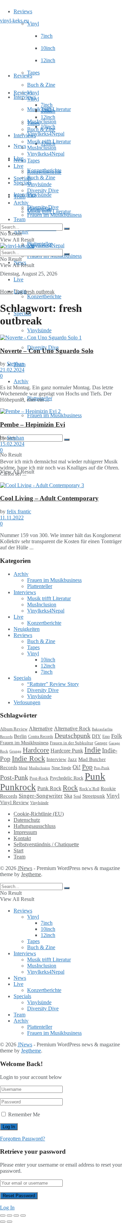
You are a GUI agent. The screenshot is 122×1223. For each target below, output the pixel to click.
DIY (96, 736)
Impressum (25, 832)
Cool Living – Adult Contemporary (49, 498)
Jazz (72, 759)
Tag (19, 292)
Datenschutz (27, 820)
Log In (7, 1207)
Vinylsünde (39, 195)
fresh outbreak (39, 292)
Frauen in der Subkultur (71, 743)
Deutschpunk (72, 735)
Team (19, 219)
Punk (95, 776)
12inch (48, 60)
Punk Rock (49, 788)
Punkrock (18, 787)
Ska (68, 796)
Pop (87, 766)
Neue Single (61, 768)
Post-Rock (38, 778)
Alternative (41, 728)
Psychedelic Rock (66, 778)
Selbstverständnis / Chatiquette (46, 844)
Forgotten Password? (22, 1138)
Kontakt (22, 838)
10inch (48, 48)
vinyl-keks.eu (14, 20)
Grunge (15, 751)
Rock (70, 788)
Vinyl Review (14, 802)
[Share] (9, 1216)
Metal (23, 768)
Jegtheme (31, 874)
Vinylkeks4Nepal (45, 245)
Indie (92, 750)
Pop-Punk (101, 768)
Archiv (21, 381)
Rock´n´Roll (89, 789)
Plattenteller (39, 209)
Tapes (33, 72)
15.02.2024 (12, 444)
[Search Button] (66, 440)
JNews (25, 868)
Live (18, 279)
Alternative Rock (72, 728)
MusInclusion (41, 147)
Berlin (20, 736)
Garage (101, 742)
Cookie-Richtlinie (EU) (39, 814)
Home (6, 292)
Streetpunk (93, 796)
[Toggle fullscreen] (16, 1216)
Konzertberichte (44, 296)
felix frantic (19, 511)
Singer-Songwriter (41, 796)
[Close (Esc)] (2, 1216)
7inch (47, 36)
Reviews (23, 11)
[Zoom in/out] (23, 1216)
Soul (77, 796)
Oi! (77, 767)
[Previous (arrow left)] (2, 1222)
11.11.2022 (12, 517)
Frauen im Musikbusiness (54, 415)
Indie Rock (28, 759)
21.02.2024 (12, 370)
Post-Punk (14, 777)
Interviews (25, 97)
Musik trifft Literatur (49, 141)
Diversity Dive (43, 190)
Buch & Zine (41, 85)
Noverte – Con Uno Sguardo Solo (47, 350)
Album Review (13, 729)
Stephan (15, 364)
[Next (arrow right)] (9, 1222)
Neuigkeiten (27, 629)
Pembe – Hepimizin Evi (32, 424)
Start (18, 850)
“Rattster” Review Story (53, 684)
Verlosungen (27, 702)
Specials (22, 178)
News (20, 146)
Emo (106, 736)
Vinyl (33, 23)
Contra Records (40, 736)
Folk (116, 736)
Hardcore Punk (66, 751)
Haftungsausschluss (35, 826)
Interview (56, 759)
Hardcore (36, 750)
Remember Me (24, 1114)
